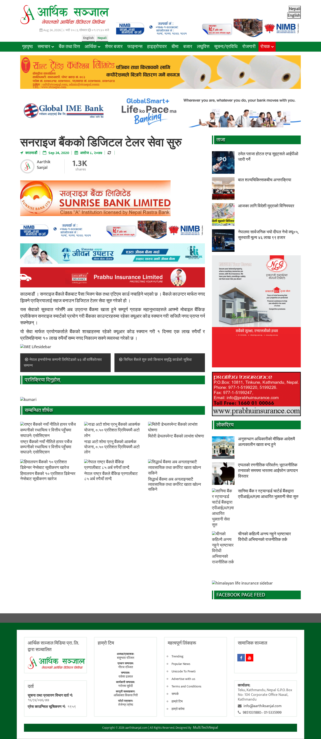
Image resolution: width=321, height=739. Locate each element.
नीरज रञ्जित (125, 667)
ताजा (220, 140)
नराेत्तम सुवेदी (125, 686)
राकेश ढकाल (125, 677)
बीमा (175, 47)
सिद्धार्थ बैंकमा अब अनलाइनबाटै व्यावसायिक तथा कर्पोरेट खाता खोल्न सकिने (174, 484)
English (88, 38)
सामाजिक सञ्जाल (252, 643)
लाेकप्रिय (225, 425)
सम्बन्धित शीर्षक (39, 410)
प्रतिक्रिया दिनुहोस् (42, 380)
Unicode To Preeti (184, 671)
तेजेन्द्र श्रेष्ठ (125, 705)
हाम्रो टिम (177, 701)
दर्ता (31, 686)
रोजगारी (249, 47)
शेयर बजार (114, 47)
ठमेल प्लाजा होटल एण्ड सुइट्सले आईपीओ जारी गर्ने (268, 157)
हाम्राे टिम (106, 643)
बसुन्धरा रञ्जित (125, 658)
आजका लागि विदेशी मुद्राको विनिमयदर (266, 206)
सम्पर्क (175, 694)
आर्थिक (91, 47)
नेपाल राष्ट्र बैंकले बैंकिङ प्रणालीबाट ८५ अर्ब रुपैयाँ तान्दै (111, 476)
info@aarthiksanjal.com (262, 706)
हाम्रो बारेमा (178, 709)
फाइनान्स (134, 47)
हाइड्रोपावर (157, 47)
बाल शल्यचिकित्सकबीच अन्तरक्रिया (264, 180)
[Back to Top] (310, 728)
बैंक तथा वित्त (69, 47)
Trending (178, 656)
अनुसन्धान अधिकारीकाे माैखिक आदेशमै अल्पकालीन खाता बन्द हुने (266, 442)
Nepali (102, 38)
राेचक (265, 47)
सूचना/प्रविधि (226, 47)
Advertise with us (183, 679)
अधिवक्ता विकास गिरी (126, 695)
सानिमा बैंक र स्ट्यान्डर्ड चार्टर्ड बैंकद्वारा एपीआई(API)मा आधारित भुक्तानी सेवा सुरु (268, 494)
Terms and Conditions (186, 686)
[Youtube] (249, 657)
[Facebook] (241, 657)
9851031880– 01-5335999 (262, 712)
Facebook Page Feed (240, 595)
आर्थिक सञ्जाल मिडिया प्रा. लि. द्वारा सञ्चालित (53, 646)
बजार (187, 47)
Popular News (181, 664)
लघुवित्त (203, 47)
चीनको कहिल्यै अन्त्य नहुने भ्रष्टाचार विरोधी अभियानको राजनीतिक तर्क (264, 537)
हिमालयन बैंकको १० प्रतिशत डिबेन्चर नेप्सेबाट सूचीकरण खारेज (47, 476)
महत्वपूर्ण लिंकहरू (182, 643)
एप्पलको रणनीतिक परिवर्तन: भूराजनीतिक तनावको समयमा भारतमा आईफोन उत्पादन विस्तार (268, 471)
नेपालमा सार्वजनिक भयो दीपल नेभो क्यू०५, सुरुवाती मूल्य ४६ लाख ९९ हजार (268, 235)
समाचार (44, 47)
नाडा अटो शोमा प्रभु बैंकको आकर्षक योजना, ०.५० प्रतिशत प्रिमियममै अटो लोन (112, 447)
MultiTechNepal (205, 727)
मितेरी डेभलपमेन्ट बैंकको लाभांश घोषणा (176, 436)
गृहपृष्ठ (27, 47)
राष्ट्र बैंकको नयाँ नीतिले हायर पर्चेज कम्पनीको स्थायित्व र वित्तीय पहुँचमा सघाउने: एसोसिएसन (46, 447)
